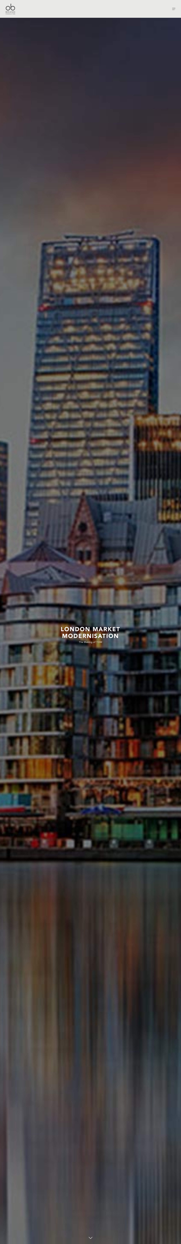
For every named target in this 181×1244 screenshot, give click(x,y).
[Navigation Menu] (174, 9)
